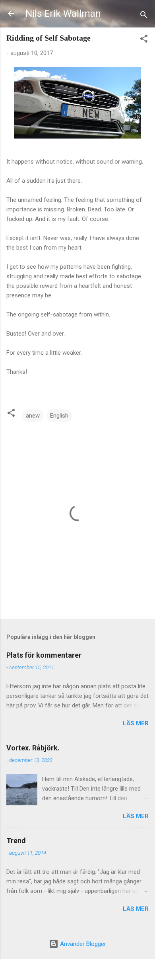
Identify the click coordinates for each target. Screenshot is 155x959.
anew (33, 415)
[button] (144, 40)
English (59, 415)
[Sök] (144, 16)
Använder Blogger (82, 943)
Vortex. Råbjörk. (33, 748)
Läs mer (136, 723)
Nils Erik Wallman (63, 13)
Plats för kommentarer (43, 655)
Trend (16, 840)
